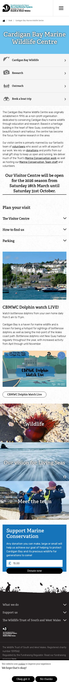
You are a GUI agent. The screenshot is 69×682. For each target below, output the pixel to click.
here (14, 659)
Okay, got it (23, 679)
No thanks (46, 679)
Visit (10, 21)
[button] (34, 219)
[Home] (17, 8)
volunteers (18, 146)
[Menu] (61, 8)
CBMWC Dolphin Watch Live (24, 394)
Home (4, 21)
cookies (21, 664)
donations (32, 150)
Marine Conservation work (40, 158)
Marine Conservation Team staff (38, 162)
